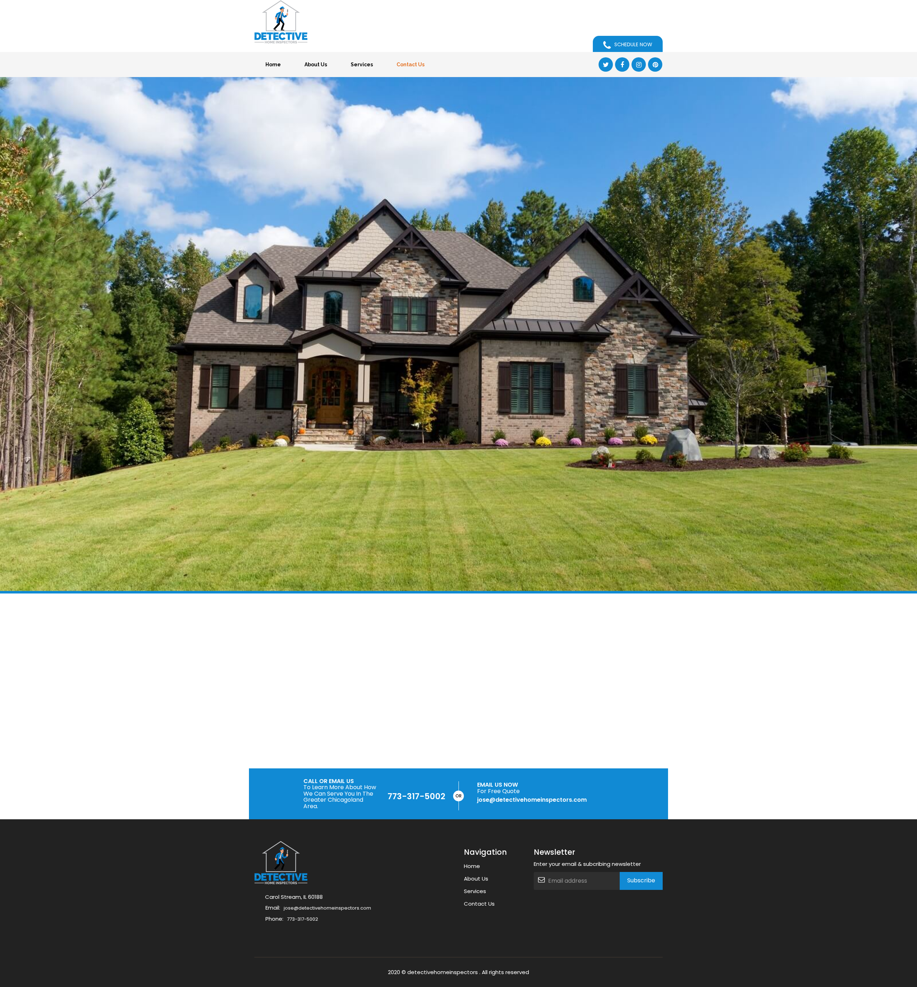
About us (315, 64)
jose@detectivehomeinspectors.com (327, 908)
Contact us (410, 64)
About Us (476, 878)
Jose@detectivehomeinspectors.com (532, 800)
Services (362, 64)
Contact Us (479, 903)
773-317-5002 (416, 796)
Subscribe (641, 880)
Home (273, 64)
